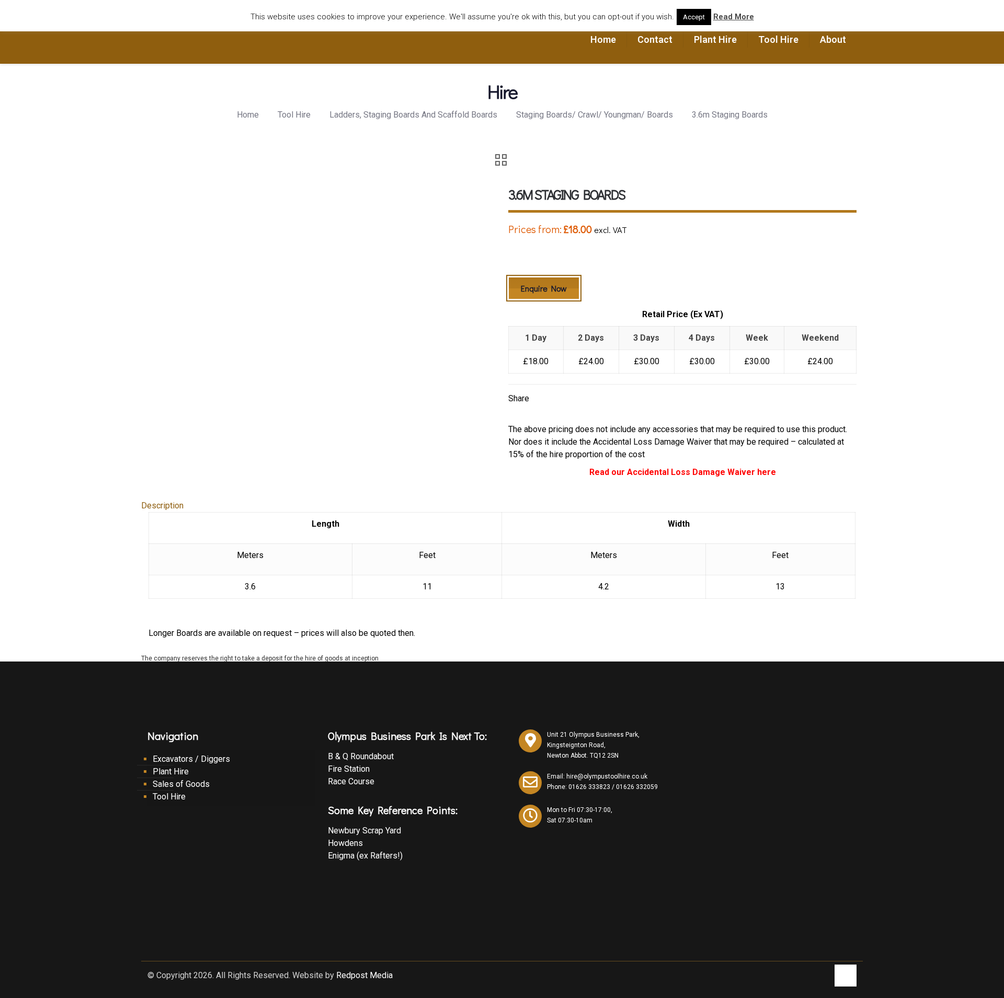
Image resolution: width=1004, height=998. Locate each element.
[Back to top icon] (846, 976)
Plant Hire (171, 771)
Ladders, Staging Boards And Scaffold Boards (413, 115)
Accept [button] (694, 17)
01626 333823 (589, 787)
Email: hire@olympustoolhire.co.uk (597, 776)
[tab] (502, 506)
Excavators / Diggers (191, 759)
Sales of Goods (181, 784)
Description (162, 505)
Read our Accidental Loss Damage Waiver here (682, 472)
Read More (733, 16)
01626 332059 (637, 787)
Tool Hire (294, 115)
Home (248, 115)
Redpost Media (364, 975)
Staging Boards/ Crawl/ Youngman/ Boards (594, 115)
